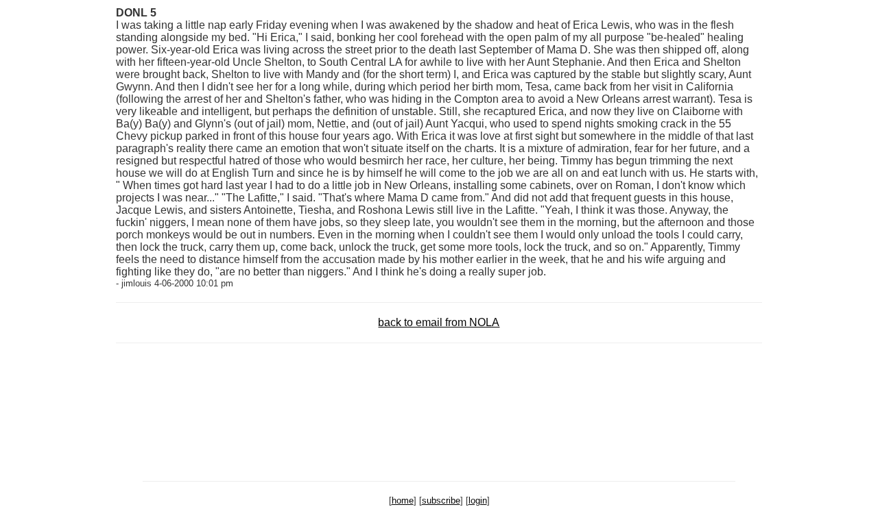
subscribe (441, 500)
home (403, 500)
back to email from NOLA (438, 322)
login (477, 500)
